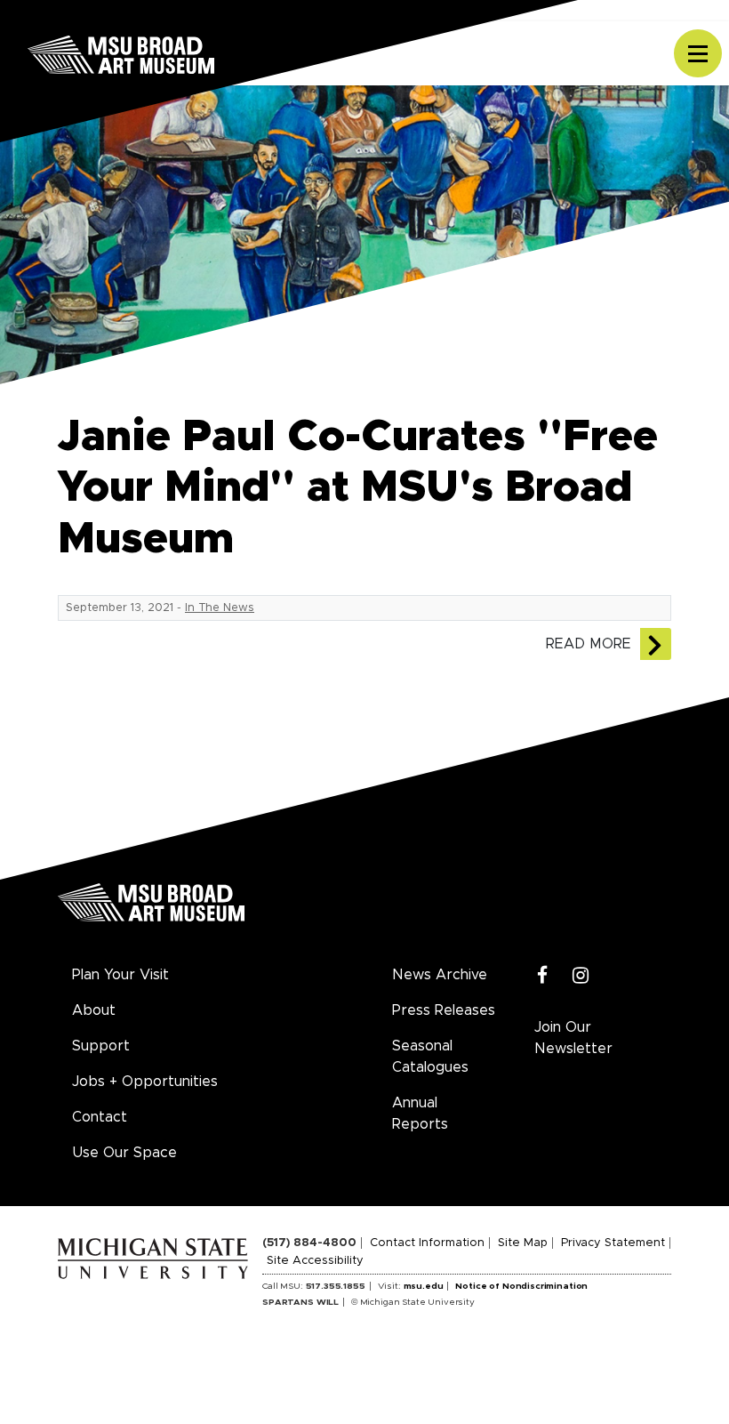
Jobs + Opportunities (145, 1081)
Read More (588, 644)
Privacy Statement (613, 1243)
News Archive (439, 975)
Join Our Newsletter (573, 1038)
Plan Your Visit (120, 975)
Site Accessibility (315, 1261)
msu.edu (424, 1286)
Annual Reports (420, 1113)
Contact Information (427, 1243)
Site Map (523, 1243)
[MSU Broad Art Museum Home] (151, 909)
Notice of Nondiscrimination (521, 1286)
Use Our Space (124, 1153)
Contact (99, 1117)
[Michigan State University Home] (160, 1256)
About (94, 1010)
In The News (219, 608)
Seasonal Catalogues (430, 1056)
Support (101, 1046)
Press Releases (443, 1010)
